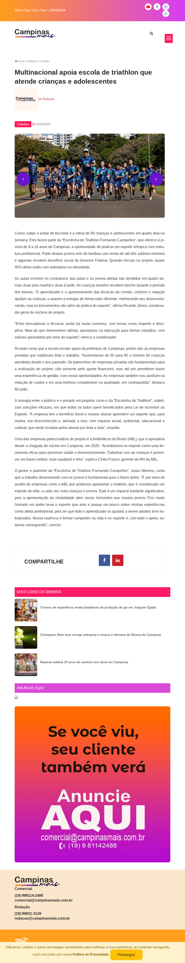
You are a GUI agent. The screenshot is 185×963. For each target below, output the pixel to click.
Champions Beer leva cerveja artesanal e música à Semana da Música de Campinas (100, 634)
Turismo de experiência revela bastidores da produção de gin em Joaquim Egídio (98, 607)
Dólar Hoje (22, 10)
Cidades (23, 124)
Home (21, 61)
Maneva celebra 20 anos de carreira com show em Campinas (84, 662)
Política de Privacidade (91, 954)
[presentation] (23, 179)
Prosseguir (126, 955)
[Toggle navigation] (169, 38)
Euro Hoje (39, 10)
